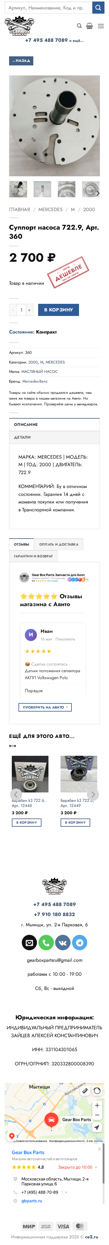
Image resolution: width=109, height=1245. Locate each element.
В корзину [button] (26, 822)
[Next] (97, 193)
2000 (89, 209)
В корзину (58, 309)
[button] (79, 26)
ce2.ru (91, 1237)
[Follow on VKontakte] (62, 942)
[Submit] (98, 7)
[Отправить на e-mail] (29, 942)
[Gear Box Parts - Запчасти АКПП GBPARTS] (23, 25)
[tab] (21, 544)
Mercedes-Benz (35, 381)
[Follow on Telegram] (79, 942)
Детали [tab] (22, 437)
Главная (19, 209)
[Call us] (46, 942)
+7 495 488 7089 (54, 40)
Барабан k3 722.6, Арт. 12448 (28, 803)
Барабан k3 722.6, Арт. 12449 (77, 803)
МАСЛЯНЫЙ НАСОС (39, 371)
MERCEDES (50, 209)
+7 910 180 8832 (54, 914)
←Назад (21, 60)
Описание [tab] (26, 424)
